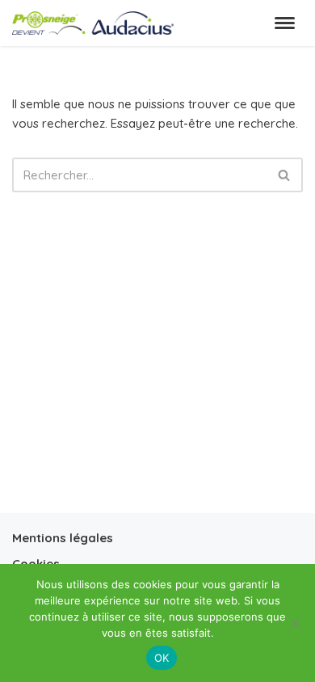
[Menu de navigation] (285, 23)
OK (162, 657)
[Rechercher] (285, 175)
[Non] (295, 623)
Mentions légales (62, 537)
